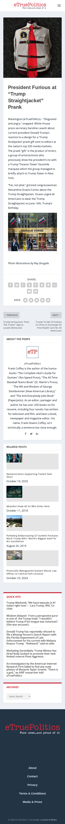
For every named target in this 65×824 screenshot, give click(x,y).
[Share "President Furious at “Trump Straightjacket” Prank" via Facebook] (10, 285)
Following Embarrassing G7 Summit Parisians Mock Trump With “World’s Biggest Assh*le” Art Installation (32, 538)
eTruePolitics (32, 363)
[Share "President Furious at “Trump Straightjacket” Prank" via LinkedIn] (42, 285)
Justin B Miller (50, 819)
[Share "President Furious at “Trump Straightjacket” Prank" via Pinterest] (35, 285)
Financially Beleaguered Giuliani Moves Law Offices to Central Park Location (31, 572)
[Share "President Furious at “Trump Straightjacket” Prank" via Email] (29, 291)
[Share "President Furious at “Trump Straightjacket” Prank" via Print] (35, 291)
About (32, 768)
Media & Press (32, 802)
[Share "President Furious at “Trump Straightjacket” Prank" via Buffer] (48, 285)
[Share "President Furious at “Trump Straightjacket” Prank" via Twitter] (17, 285)
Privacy (32, 785)
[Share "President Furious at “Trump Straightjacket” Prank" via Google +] (23, 285)
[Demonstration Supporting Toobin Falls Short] (14, 461)
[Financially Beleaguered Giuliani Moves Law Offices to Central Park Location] (14, 558)
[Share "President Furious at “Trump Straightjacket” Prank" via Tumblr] (29, 285)
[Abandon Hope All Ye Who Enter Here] (14, 494)
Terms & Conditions (32, 793)
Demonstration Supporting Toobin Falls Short (29, 475)
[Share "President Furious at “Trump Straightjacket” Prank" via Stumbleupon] (54, 285)
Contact (32, 776)
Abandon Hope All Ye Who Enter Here (28, 506)
